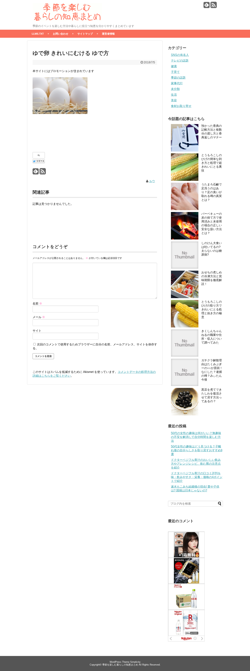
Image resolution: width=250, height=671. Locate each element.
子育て (175, 71)
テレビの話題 (180, 60)
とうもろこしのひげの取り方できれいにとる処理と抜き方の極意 (211, 309)
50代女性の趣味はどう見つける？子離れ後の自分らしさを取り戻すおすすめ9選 (196, 450)
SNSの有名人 (180, 54)
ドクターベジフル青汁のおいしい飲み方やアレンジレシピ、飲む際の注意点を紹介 (196, 463)
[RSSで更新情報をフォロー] (213, 6)
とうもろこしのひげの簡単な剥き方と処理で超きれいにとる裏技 (211, 163)
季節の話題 (178, 77)
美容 (174, 100)
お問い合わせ (60, 33)
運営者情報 (108, 33)
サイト (37, 330)
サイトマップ (85, 33)
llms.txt (38, 33)
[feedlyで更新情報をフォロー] (207, 6)
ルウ (152, 181)
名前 (37, 303)
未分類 (175, 89)
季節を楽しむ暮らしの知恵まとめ (120, 664)
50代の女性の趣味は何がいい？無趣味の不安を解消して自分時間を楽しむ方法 (196, 437)
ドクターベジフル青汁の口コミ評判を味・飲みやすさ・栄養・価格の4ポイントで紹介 (196, 477)
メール (39, 317)
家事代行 (177, 83)
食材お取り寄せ (181, 106)
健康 (174, 66)
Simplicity (135, 662)
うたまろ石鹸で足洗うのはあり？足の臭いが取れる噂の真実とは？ (211, 192)
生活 (174, 94)
